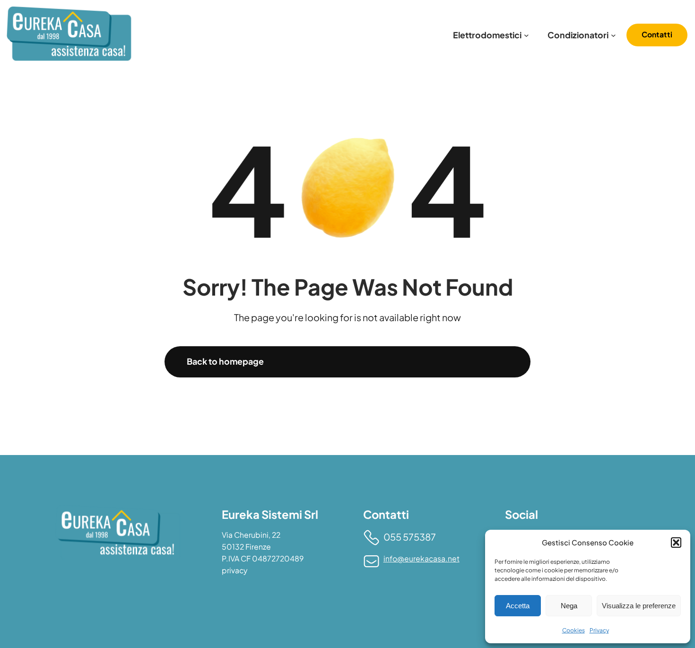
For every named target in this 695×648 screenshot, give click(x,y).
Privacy (599, 630)
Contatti (657, 34)
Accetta (518, 606)
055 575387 (409, 537)
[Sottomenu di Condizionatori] (613, 34)
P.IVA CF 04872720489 (263, 558)
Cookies (573, 630)
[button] (676, 542)
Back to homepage (225, 361)
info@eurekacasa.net (421, 558)
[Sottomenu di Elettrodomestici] (526, 34)
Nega (569, 606)
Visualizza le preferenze (639, 606)
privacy (234, 570)
